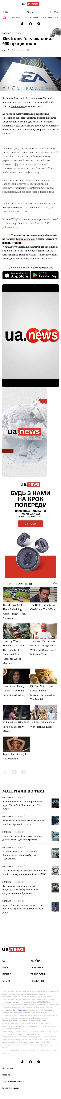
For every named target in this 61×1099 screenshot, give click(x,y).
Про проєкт (7, 1068)
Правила (6, 1074)
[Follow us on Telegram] (38, 23)
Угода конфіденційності (13, 1081)
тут (50, 258)
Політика (36, 967)
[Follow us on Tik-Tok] (22, 23)
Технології (19, 33)
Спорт (6, 981)
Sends (19, 258)
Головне (6, 33)
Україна (35, 961)
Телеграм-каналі (25, 238)
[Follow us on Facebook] (30, 23)
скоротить (41, 219)
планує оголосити (12, 207)
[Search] (58, 4)
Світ (5, 961)
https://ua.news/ (39, 991)
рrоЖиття (37, 981)
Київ (5, 967)
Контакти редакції (10, 1088)
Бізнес (6, 974)
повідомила (18, 106)
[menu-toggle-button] (3, 4)
